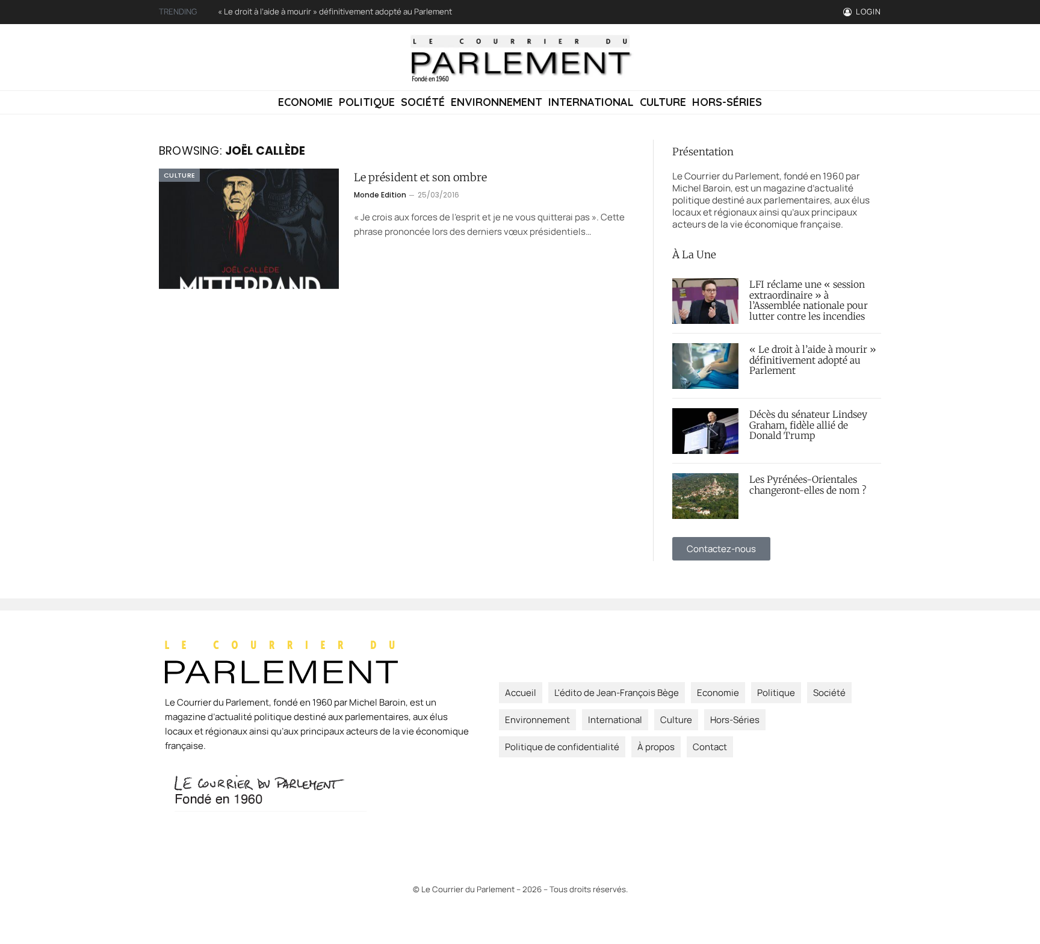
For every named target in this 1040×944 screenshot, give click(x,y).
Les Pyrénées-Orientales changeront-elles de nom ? (807, 485)
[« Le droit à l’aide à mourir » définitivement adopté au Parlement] (705, 366)
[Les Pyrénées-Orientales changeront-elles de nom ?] (705, 496)
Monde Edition (380, 195)
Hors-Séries (727, 102)
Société (423, 102)
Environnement (496, 102)
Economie (305, 102)
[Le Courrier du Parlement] (520, 57)
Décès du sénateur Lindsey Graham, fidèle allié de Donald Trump (808, 425)
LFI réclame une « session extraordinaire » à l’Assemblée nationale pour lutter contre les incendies (808, 301)
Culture (663, 102)
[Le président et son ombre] (249, 229)
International (591, 102)
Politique (367, 102)
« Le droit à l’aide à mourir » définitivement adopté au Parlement (335, 12)
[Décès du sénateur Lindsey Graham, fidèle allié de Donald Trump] (705, 431)
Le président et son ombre (420, 178)
